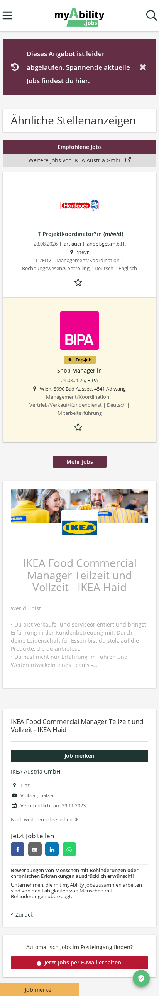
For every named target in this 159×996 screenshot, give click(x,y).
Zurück (24, 914)
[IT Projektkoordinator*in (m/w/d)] (79, 205)
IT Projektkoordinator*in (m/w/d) (79, 233)
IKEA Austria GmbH (35, 771)
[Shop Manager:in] (79, 330)
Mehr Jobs (79, 461)
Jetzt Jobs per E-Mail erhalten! (83, 962)
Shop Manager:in (79, 370)
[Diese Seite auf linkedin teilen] (52, 849)
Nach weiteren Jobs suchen (42, 819)
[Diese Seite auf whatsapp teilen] (69, 849)
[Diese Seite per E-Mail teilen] (35, 849)
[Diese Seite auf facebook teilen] (17, 849)
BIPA (92, 380)
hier (81, 80)
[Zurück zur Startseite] (79, 15)
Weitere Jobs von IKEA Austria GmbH (76, 160)
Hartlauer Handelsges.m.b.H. (93, 244)
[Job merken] (79, 281)
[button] (144, 67)
